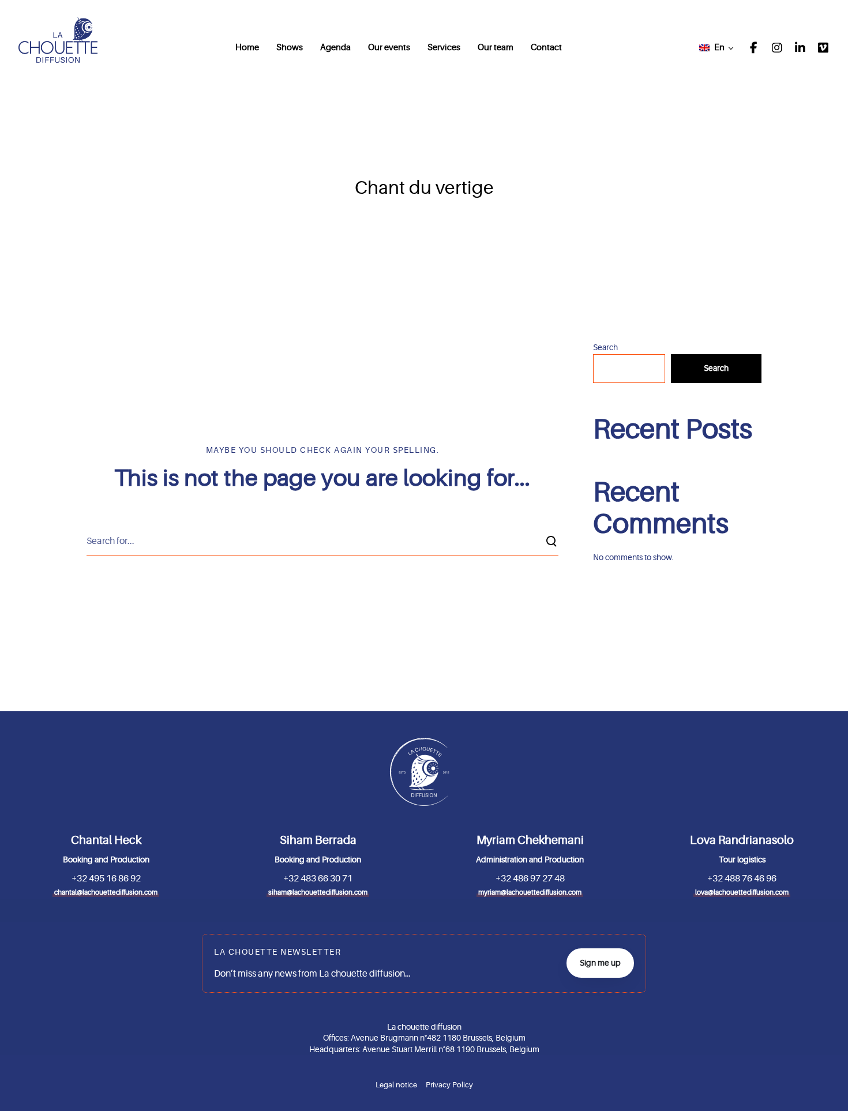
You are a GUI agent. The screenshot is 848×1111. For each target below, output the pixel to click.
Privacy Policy (449, 1084)
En (719, 47)
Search (605, 347)
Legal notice (396, 1084)
